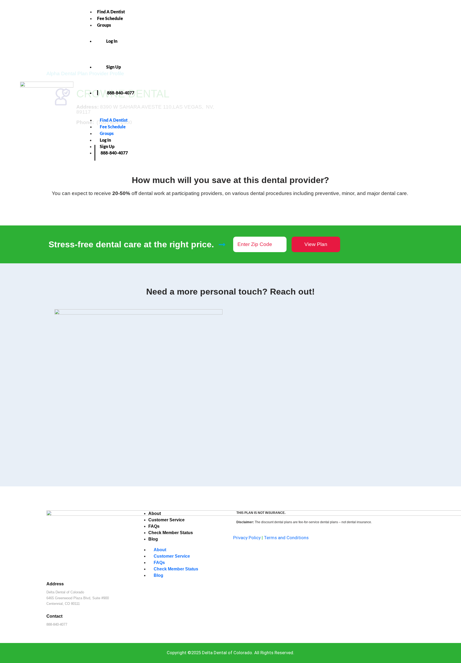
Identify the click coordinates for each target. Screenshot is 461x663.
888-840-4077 (120, 92)
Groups (104, 24)
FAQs (154, 526)
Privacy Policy (247, 537)
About (154, 513)
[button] (268, 113)
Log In (111, 40)
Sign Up (113, 66)
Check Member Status (170, 532)
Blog (153, 539)
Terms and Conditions (286, 537)
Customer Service (166, 520)
